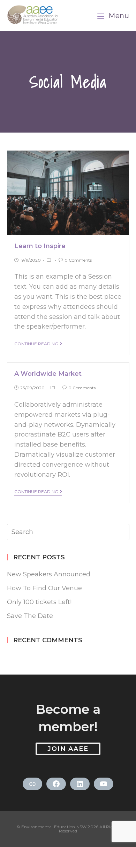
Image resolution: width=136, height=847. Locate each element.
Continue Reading (36, 343)
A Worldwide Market (48, 374)
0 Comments (78, 260)
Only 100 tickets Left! (39, 602)
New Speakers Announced (48, 574)
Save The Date (30, 616)
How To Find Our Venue (44, 588)
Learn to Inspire (40, 246)
